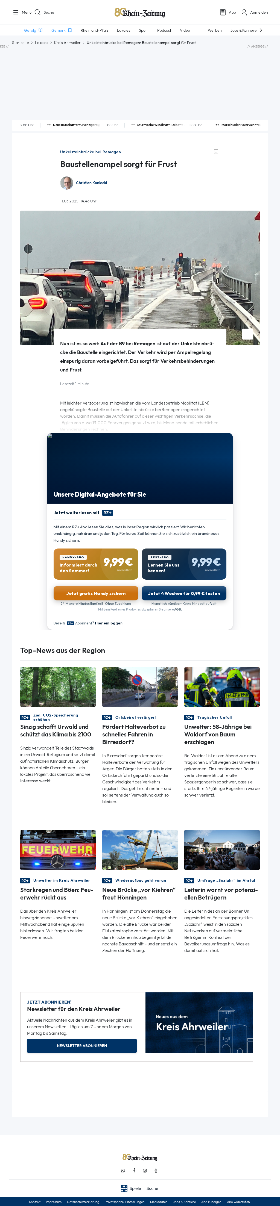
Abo (232, 12)
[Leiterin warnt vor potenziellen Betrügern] (222, 850)
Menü (24, 12)
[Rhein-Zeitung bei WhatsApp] (123, 1170)
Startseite (20, 42)
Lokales (41, 42)
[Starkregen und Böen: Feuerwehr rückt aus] (58, 850)
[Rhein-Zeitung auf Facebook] (134, 1170)
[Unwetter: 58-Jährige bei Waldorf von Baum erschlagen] (222, 686)
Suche (49, 12)
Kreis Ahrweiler (67, 42)
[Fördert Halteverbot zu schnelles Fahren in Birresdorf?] (140, 686)
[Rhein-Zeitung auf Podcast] (156, 1170)
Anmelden (259, 12)
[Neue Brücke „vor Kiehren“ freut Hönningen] (140, 850)
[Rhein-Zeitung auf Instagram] (145, 1170)
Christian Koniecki (91, 182)
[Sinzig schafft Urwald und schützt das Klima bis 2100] (58, 686)
